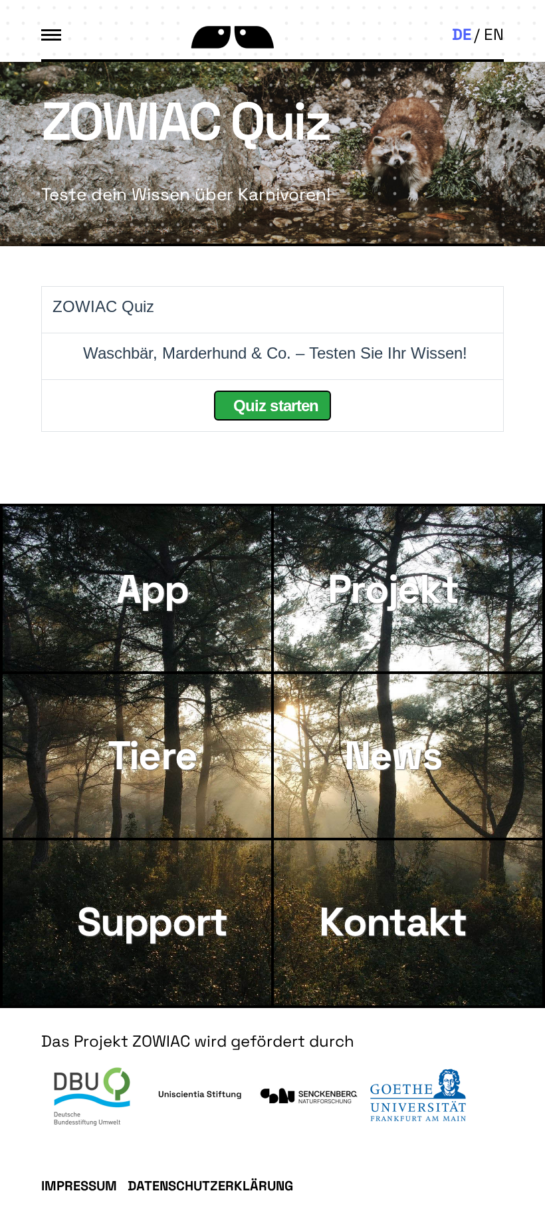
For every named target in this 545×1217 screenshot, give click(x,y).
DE (461, 34)
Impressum (79, 1185)
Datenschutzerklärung (210, 1185)
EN (494, 34)
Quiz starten (273, 406)
